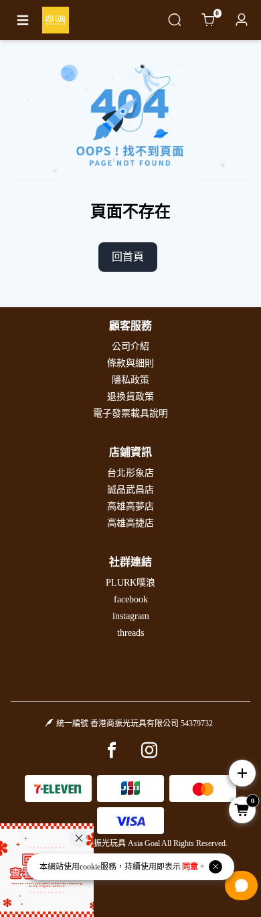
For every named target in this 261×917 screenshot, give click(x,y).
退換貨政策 (130, 397)
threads (130, 633)
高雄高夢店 (130, 506)
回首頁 (128, 256)
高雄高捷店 (130, 523)
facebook (131, 599)
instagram (130, 616)
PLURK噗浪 (130, 583)
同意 (190, 866)
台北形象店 (130, 473)
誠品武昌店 (130, 490)
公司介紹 (130, 346)
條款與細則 (130, 363)
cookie (90, 866)
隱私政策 (130, 380)
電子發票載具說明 (130, 413)
